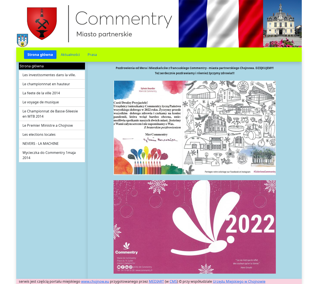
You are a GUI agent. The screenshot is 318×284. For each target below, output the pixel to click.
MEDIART (156, 281)
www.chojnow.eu (95, 281)
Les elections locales (39, 134)
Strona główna (40, 54)
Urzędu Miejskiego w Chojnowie (239, 281)
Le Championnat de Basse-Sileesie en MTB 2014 (50, 114)
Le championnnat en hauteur (46, 84)
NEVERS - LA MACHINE (40, 143)
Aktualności (70, 54)
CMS (173, 281)
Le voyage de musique (40, 102)
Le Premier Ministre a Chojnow (47, 125)
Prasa (92, 54)
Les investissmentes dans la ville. (49, 75)
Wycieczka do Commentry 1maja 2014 (49, 155)
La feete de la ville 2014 (41, 93)
